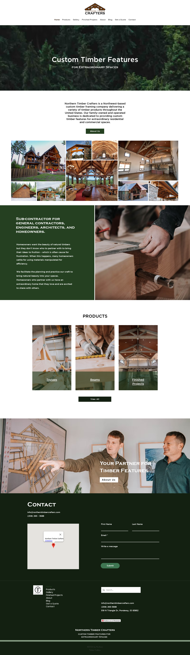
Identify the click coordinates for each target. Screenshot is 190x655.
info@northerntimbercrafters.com (43, 512)
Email (103, 535)
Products (50, 589)
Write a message (109, 546)
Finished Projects (54, 595)
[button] (76, 20)
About (49, 598)
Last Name (137, 524)
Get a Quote (52, 603)
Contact (50, 606)
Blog (48, 600)
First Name (106, 524)
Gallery (49, 592)
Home (49, 586)
